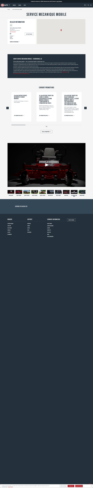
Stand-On (9, 230)
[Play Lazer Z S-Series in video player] (34, 192)
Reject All (71, 485)
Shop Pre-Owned (71, 220)
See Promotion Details (18, 115)
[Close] (91, 486)
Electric (9, 232)
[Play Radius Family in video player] (82, 192)
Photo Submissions (50, 236)
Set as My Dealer (29, 34)
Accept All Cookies (79, 485)
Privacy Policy (10, 486)
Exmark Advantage (50, 225)
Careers (48, 228)
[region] (46, 486)
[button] (61, 30)
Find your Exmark (10, 223)
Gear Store (49, 232)
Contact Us (49, 230)
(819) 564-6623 (13, 31)
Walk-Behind (10, 228)
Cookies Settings (63, 485)
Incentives (29, 223)
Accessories (29, 232)
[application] (46, 165)
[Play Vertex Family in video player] (58, 192)
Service (28, 228)
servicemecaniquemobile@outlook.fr (21, 73)
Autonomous (10, 234)
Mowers (14, 5)
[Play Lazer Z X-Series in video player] (26, 192)
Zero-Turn (9, 225)
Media (48, 234)
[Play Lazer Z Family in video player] (18, 192)
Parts (25, 5)
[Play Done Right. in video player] (66, 192)
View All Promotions (46, 131)
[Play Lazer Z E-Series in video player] (42, 192)
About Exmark (49, 223)
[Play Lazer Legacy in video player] (11, 192)
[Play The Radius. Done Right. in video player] (74, 192)
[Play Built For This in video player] (50, 192)
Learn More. (59, 1)
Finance (19, 5)
